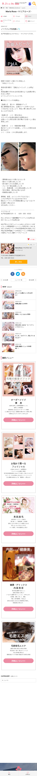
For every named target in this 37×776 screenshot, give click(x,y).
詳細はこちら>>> (18, 420)
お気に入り (32, 244)
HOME (5, 16)
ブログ (29, 16)
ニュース (23, 7)
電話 (9, 774)
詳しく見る (18, 262)
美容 (7, 7)
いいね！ (32, 239)
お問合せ (28, 774)
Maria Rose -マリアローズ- (14, 7)
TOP (3, 7)
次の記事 (5, 280)
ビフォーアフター (7, 21)
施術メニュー (31, 21)
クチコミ (18, 21)
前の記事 (31, 280)
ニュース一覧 (18, 280)
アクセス (18, 16)
